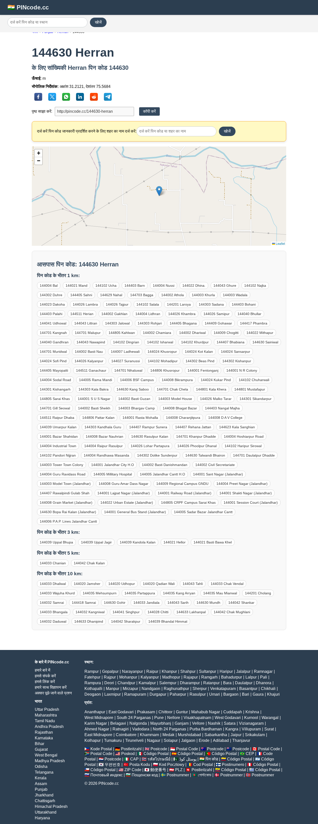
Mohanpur (128, 677)
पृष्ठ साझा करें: (42, 111)
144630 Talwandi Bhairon (205, 455)
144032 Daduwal (53, 621)
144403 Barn (134, 285)
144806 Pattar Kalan (98, 418)
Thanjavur (241, 740)
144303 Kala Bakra (94, 389)
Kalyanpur (150, 677)
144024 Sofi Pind (53, 361)
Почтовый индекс (106, 775)
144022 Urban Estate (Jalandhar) (126, 502)
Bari (245, 694)
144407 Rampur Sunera (148, 427)
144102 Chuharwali (254, 380)
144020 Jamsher (87, 584)
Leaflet (280, 243)
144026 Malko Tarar (216, 399)
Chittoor (165, 712)
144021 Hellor (174, 542)
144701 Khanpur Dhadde (196, 436)
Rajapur (191, 677)
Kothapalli (93, 688)
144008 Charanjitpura (183, 418)
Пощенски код (145, 775)
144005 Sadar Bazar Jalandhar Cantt (203, 512)
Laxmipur (112, 694)
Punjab (41, 789)
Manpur (112, 688)
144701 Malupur (88, 333)
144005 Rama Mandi (95, 380)
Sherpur (200, 688)
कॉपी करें (149, 111)
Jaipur (236, 735)
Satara (230, 723)
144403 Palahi (51, 314)
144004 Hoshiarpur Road (244, 436)
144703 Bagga (141, 295)
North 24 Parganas (169, 729)
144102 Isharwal (160, 342)
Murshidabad (189, 735)
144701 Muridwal (53, 352)
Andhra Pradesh (49, 726)
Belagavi (118, 723)
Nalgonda (138, 723)
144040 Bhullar (249, 314)
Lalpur (251, 677)
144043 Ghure (224, 285)
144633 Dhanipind (88, 621)
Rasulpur (198, 694)
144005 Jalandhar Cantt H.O (162, 474)
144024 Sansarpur (235, 352)
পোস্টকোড (204, 775)
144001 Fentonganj (203, 370)
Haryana (42, 818)
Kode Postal (101, 749)
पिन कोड (211, 759)
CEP (250, 754)
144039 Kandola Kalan (138, 542)
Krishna (252, 712)
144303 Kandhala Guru (102, 427)
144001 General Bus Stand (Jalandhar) (135, 512)
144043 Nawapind (91, 342)
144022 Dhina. (193, 285)
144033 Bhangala (54, 612)
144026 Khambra (182, 314)
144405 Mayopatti (54, 370)
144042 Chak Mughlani (232, 612)
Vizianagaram (251, 723)
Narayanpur (132, 671)
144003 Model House (175, 399)
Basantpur (248, 688)
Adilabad (221, 740)
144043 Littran (85, 323)
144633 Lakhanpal (191, 612)
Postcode (159, 749)
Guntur (182, 712)
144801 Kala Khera (211, 389)
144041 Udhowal (53, 323)
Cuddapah (232, 712)
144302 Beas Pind (200, 361)
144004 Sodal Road (55, 380)
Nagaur (153, 740)
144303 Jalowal (117, 323)
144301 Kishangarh (55, 389)
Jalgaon (188, 740)
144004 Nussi (163, 285)
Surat (269, 729)
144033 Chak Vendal (227, 584)
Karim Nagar (95, 723)
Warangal (270, 718)
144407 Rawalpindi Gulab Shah (64, 493)
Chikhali (268, 688)
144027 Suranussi (125, 361)
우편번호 (112, 764)
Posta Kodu (139, 764)
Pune (159, 718)
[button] (159, 191)
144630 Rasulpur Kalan (149, 436)
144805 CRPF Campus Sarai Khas (188, 502)
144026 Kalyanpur (89, 361)
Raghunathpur (176, 688)
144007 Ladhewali (125, 352)
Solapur (171, 740)
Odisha (41, 766)
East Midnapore (98, 735)
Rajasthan (44, 732)
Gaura (258, 694)
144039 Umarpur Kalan (58, 427)
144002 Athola (172, 295)
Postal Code (187, 749)
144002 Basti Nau (89, 352)
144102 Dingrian (126, 342)
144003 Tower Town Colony (61, 465)
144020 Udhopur (121, 584)
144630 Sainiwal (265, 342)
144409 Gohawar (218, 323)
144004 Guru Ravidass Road (62, 474)
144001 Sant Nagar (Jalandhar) (218, 474)
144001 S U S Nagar (94, 399)
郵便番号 (158, 770)
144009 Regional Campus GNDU (182, 484)
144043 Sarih (178, 603)
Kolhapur (92, 740)
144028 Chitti (158, 612)
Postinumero (233, 764)
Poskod (128, 754)
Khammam (149, 735)
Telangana (44, 772)
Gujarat (41, 749)
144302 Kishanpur (236, 361)
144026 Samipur (216, 314)
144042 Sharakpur (125, 621)
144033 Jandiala (146, 603)
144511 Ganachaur (91, 370)
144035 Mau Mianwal (220, 593)
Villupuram (251, 729)
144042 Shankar (241, 603)
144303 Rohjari (150, 323)
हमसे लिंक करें (45, 682)
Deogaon (92, 694)
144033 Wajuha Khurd (57, 593)
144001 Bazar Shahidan (59, 436)
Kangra (231, 729)
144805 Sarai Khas (55, 399)
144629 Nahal (111, 295)
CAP (134, 759)
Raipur (152, 671)
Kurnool (251, 718)
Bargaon (230, 694)
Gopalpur (110, 671)
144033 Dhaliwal (53, 584)
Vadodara (140, 729)
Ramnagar (263, 671)
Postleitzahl (131, 749)
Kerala (40, 778)
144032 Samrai (52, 603)
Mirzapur (130, 688)
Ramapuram (135, 694)
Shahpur (188, 671)
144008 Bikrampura (177, 380)
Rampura (92, 683)
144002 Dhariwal (192, 333)
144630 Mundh (208, 603)
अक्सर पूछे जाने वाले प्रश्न (53, 693)
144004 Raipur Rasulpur (103, 446)
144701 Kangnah (53, 333)
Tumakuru (113, 740)
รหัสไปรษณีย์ (159, 759)
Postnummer (178, 775)
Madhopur (171, 677)
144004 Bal (49, 285)
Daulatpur (243, 683)
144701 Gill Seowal (55, 408)
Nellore (173, 718)
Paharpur (178, 694)
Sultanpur (207, 671)
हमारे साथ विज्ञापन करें (51, 687)
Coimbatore (126, 735)
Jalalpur (243, 671)
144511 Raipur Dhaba (57, 418)
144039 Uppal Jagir (96, 542)
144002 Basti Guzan (134, 399)
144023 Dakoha (52, 304)
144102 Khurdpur (195, 342)
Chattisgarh (45, 801)
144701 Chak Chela (172, 389)
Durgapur (158, 694)
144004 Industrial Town (58, 446)
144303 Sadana (211, 304)
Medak (168, 735)
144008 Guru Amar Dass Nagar (123, 484)
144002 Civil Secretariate (215, 465)
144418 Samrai (84, 603)
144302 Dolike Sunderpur (157, 455)
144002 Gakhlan (114, 314)
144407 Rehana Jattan (193, 427)
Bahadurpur (231, 677)
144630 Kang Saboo (133, 389)
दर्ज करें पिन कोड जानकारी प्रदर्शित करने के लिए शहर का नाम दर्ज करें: (86, 131)
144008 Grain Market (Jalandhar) (66, 502)
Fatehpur (92, 677)
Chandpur (126, 683)
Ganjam (182, 723)
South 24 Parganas (134, 718)
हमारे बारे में (42, 670)
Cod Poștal (203, 764)
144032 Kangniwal (90, 612)
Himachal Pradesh (51, 806)
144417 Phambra (253, 323)
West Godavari (228, 718)
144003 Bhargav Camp (136, 408)
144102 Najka (255, 285)
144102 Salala (147, 304)
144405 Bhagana (183, 323)
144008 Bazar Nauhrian (104, 436)
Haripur (226, 671)
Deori (109, 683)
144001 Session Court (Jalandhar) (251, 502)
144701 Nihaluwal (128, 370)
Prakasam (146, 712)
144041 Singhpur (126, 612)
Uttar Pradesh (47, 709)
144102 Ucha (106, 285)
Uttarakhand (45, 812)
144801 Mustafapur (249, 389)
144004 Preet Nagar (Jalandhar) (242, 484)
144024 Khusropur (162, 352)
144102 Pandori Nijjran (58, 455)
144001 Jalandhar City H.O (112, 465)
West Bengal (46, 755)
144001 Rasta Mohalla (140, 418)
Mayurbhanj (160, 723)
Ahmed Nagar (96, 729)
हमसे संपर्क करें (45, 676)
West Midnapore (98, 718)
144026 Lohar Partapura (150, 446)
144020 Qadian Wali (159, 584)
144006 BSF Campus (137, 380)
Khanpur (169, 671)
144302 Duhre (51, 295)
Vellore (198, 723)
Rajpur (110, 677)
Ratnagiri (121, 729)
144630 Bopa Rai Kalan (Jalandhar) (68, 512)
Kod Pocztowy (171, 764)
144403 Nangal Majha (222, 408)
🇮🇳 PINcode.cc (28, 7)
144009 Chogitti (226, 333)
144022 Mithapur (259, 333)
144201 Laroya (179, 304)
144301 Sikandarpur (255, 399)
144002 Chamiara (157, 333)
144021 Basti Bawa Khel (213, 542)
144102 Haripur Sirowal (243, 446)
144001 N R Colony (241, 370)
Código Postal (156, 754)
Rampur (91, 671)
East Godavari (121, 712)
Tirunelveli (134, 740)
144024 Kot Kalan (199, 352)
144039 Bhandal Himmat (167, 621)
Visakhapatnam (197, 718)
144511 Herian (81, 314)
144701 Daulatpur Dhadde (254, 455)
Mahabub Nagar (205, 712)
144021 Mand (76, 285)
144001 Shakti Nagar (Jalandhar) (245, 493)
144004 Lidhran (147, 314)
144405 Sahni (81, 295)
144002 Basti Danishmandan (164, 465)
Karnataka (44, 738)
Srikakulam (255, 735)
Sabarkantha (215, 735)
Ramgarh (209, 677)
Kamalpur (147, 683)
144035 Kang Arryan (179, 593)
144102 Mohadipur (163, 361)
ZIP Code (132, 770)
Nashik (214, 723)
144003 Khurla (203, 295)
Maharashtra (46, 715)
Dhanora (263, 683)
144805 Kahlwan (122, 333)
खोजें (98, 22)
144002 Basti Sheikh (94, 408)
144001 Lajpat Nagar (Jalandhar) (123, 493)
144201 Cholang (258, 593)
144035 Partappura (139, 593)
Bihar (39, 744)
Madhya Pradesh (50, 761)
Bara (227, 683)
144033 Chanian (53, 563)
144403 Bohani (244, 304)
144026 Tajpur (117, 304)
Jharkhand (44, 795)
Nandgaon (151, 688)
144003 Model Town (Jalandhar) (65, 484)
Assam (41, 784)
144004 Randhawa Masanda (106, 455)
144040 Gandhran (54, 342)
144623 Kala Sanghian (237, 427)
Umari (214, 694)
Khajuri (273, 694)
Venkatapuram (223, 688)
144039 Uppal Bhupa (56, 542)
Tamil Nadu (45, 721)
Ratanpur (211, 683)
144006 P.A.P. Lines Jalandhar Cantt (68, 521)
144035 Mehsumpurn (100, 593)
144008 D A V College (225, 418)
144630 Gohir (114, 603)
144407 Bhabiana (230, 342)
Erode (204, 740)
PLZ (179, 770)
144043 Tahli (193, 584)
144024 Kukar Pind (216, 380)
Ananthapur (94, 712)
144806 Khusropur (165, 370)
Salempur (167, 683)
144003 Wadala (235, 295)
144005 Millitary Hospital (112, 474)
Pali (263, 677)
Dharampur (190, 683)
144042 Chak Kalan (89, 563)
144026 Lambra (85, 304)
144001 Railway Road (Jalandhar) (184, 493)
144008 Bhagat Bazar (180, 408)
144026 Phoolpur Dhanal (197, 446)
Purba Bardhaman (206, 729)
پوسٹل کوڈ (188, 759)
